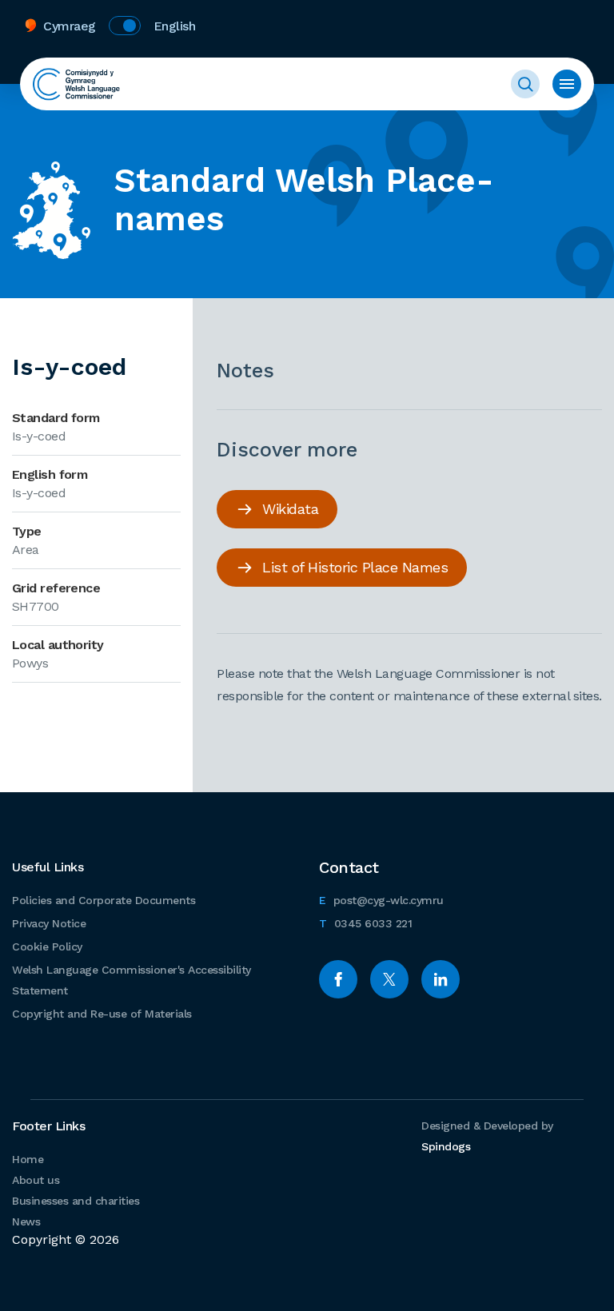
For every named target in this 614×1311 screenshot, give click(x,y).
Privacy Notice (49, 923)
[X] (389, 979)
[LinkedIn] (440, 979)
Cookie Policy (47, 946)
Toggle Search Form (525, 84)
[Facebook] (338, 979)
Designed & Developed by (487, 1136)
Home (27, 1159)
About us (35, 1180)
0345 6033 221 (365, 923)
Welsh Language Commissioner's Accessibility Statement (131, 980)
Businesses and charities (75, 1200)
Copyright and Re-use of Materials (102, 1013)
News (26, 1221)
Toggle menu (566, 84)
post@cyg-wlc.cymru (381, 900)
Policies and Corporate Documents (103, 900)
